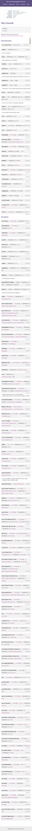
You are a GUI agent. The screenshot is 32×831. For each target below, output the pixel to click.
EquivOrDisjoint (18, 484)
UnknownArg (5, 759)
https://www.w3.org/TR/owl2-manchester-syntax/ (12, 36)
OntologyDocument (8, 818)
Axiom (13, 528)
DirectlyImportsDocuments (10, 797)
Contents (23, 4)
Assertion (4, 616)
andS (24, 76)
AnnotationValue (6, 475)
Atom (3, 698)
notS (28, 76)
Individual (5, 235)
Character (13, 68)
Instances (5, 4)
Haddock (16, 828)
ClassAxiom (13, 637)
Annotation (17, 45)
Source (17, 4)
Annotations (14, 500)
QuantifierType (22, 369)
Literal (28, 169)
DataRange (6, 329)
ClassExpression (6, 299)
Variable (4, 684)
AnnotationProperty (22, 533)
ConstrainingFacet (7, 322)
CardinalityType (6, 376)
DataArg (28, 745)
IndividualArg (5, 712)
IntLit (18, 165)
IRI (16, 116)
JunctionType (16, 362)
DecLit (20, 174)
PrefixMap (11, 125)
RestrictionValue (18, 322)
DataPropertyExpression (16, 142)
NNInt (20, 155)
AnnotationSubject (7, 561)
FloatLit (4, 186)
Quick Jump (11, 4)
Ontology (4, 804)
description (4, 30)
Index (28, 4)
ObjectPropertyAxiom (7, 493)
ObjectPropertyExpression (9, 306)
